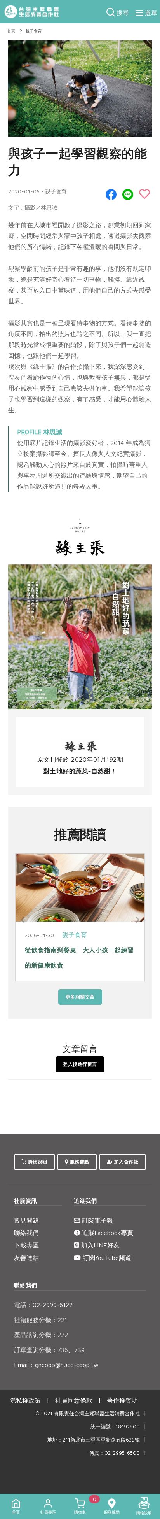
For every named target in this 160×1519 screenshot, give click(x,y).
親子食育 (34, 31)
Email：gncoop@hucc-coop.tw (56, 1364)
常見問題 (26, 1220)
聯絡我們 (26, 1232)
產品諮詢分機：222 (41, 1334)
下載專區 (26, 1245)
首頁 (11, 31)
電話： (23, 1304)
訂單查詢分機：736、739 (49, 1349)
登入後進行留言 (80, 1064)
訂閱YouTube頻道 (106, 1257)
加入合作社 (125, 1162)
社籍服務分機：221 (40, 1319)
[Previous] (23, 920)
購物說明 (36, 1162)
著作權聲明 (122, 1400)
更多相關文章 (80, 997)
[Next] (137, 920)
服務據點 (78, 1162)
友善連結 (26, 1257)
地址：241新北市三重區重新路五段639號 (93, 1440)
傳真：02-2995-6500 (114, 1453)
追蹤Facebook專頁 (106, 1232)
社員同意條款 (73, 1400)
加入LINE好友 (99, 1245)
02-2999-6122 (43, 1304)
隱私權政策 (25, 1400)
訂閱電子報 (96, 1220)
